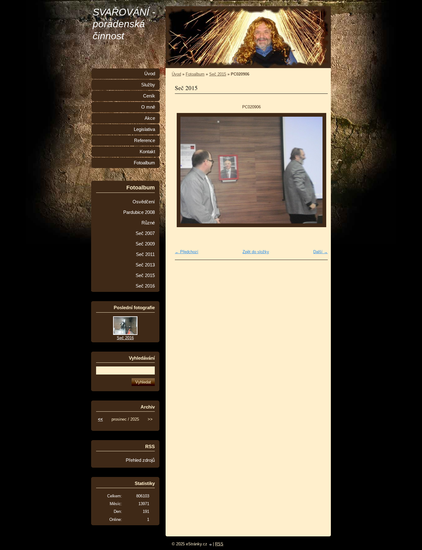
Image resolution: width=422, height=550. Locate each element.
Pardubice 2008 (139, 212)
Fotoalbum (195, 74)
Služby (148, 84)
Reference (144, 140)
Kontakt (147, 151)
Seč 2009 (145, 243)
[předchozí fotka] (185, 170)
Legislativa (144, 129)
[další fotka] (318, 170)
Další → (320, 251)
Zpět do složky (256, 251)
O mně (148, 107)
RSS (219, 544)
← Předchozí (186, 251)
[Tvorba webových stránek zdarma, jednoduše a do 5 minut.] (211, 544)
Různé (148, 222)
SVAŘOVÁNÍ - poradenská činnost (124, 23)
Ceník (149, 95)
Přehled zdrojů (140, 460)
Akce (150, 118)
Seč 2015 (217, 74)
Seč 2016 (145, 286)
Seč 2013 (145, 264)
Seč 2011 (145, 254)
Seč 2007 (145, 233)
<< (100, 419)
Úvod (176, 74)
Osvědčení (144, 201)
